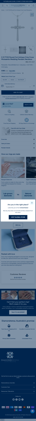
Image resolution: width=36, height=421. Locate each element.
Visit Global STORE (18, 217)
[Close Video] (32, 203)
